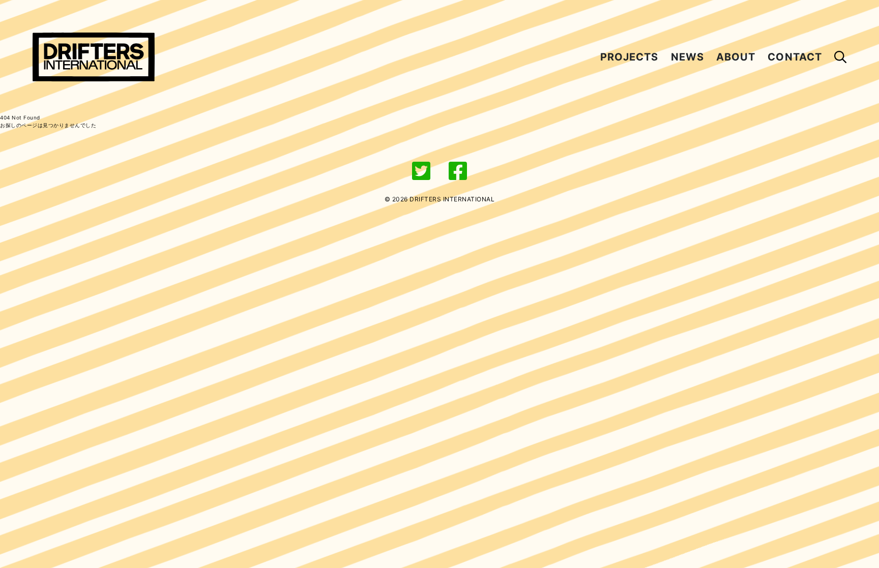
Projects (629, 57)
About (735, 57)
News (687, 57)
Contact (795, 57)
